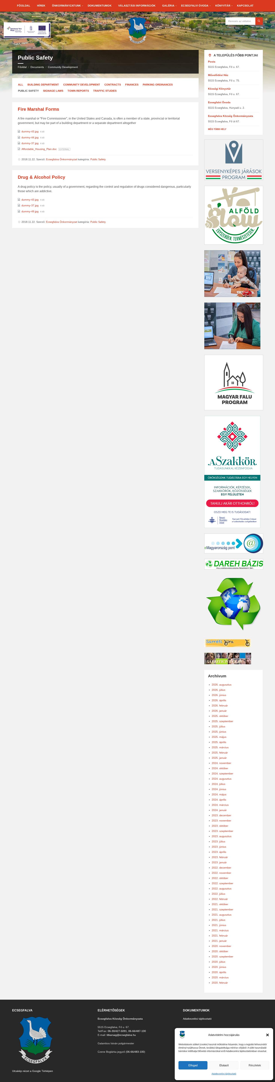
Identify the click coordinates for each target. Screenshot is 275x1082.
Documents (37, 67)
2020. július (218, 961)
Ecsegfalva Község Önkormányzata (230, 115)
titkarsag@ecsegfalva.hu (121, 1034)
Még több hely (217, 129)
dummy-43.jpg (30, 131)
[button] (267, 1035)
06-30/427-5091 (117, 1031)
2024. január (219, 810)
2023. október (220, 825)
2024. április (219, 799)
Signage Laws (53, 90)
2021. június (219, 925)
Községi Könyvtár (219, 88)
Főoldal (22, 67)
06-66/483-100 (135, 1051)
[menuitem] (23, 5)
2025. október (220, 715)
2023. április (219, 851)
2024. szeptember (222, 773)
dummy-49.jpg (30, 211)
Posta (211, 61)
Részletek (255, 1065)
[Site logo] (137, 42)
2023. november (221, 820)
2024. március (220, 804)
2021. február (220, 935)
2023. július (218, 841)
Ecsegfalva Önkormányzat (61, 159)
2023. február (220, 857)
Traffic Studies (105, 90)
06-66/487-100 (137, 1031)
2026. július (218, 689)
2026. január (219, 710)
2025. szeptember (222, 721)
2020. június (219, 966)
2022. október (220, 878)
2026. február (220, 705)
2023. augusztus (221, 836)
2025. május (219, 736)
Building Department (43, 84)
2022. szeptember (222, 883)
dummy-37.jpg (30, 143)
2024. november (221, 763)
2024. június (219, 789)
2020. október (220, 951)
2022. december (221, 867)
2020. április (219, 972)
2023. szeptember (222, 831)
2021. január (219, 940)
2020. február (220, 982)
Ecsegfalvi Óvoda (219, 102)
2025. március (220, 747)
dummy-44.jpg (30, 137)
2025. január (219, 757)
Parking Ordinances (158, 84)
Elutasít (224, 1065)
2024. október (220, 768)
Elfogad (193, 1065)
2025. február (220, 752)
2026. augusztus (221, 684)
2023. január (219, 862)
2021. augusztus (221, 914)
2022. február (220, 898)
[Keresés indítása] (259, 21)
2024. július (218, 783)
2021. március (220, 930)
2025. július (218, 726)
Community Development (63, 67)
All (20, 84)
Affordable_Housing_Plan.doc (39, 149)
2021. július (218, 919)
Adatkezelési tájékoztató (224, 1073)
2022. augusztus (221, 888)
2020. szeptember (222, 956)
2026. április (219, 700)
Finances (131, 84)
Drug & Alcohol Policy (41, 177)
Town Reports (78, 90)
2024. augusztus (221, 778)
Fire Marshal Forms (38, 109)
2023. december (221, 815)
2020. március (220, 977)
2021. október (220, 904)
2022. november (221, 872)
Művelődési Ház (218, 75)
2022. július (218, 893)
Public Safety (98, 159)
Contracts (112, 84)
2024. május (219, 794)
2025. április (219, 742)
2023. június (219, 846)
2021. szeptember (222, 909)
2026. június (219, 695)
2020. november (221, 946)
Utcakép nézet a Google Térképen (32, 1070)
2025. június (219, 731)
